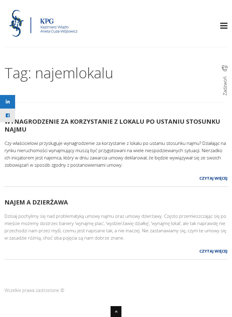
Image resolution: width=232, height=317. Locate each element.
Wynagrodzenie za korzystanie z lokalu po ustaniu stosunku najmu (112, 125)
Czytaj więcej (213, 178)
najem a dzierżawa (36, 202)
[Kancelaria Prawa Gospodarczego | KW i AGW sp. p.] (44, 38)
